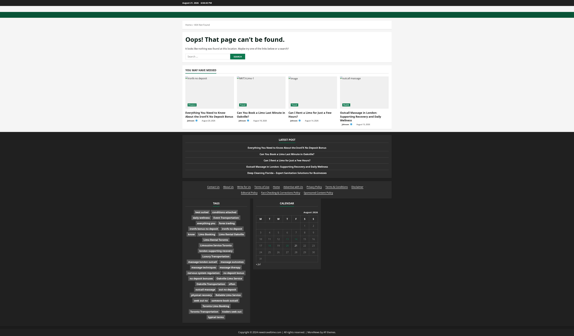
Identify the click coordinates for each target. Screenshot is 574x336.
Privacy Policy (314, 187)
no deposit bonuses (201, 278)
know (191, 234)
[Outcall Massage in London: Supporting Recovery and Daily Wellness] (364, 92)
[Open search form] (391, 15)
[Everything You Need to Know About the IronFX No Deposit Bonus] (209, 92)
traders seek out (232, 311)
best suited (202, 212)
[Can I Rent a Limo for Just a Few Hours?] (312, 92)
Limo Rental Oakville (231, 234)
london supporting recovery (215, 251)
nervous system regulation (204, 273)
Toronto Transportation (204, 311)
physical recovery (201, 295)
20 (287, 245)
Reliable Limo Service (228, 295)
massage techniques (203, 267)
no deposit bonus (233, 273)
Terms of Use (261, 187)
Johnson (191, 120)
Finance (192, 105)
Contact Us (213, 187)
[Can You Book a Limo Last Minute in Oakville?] (261, 92)
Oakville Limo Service (229, 278)
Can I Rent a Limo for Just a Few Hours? (287, 160)
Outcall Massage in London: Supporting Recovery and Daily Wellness (360, 116)
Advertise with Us (293, 187)
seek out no (201, 300)
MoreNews (313, 332)
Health (346, 105)
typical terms (216, 317)
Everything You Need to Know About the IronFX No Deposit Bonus (209, 114)
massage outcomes (232, 262)
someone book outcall (225, 300)
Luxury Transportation (215, 256)
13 (287, 239)
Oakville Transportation (211, 284)
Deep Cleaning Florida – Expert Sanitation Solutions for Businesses (287, 173)
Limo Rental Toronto (216, 240)
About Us (228, 187)
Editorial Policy (249, 192)
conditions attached (224, 212)
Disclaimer (357, 187)
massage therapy (230, 267)
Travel (243, 105)
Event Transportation (226, 217)
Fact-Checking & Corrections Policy (280, 192)
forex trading (227, 223)
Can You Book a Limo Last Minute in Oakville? (287, 154)
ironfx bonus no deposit (204, 228)
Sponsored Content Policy (318, 192)
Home (276, 187)
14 (296, 239)
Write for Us (244, 187)
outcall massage (205, 289)
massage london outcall (202, 262)
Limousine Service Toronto (216, 245)
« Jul (258, 264)
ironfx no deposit (232, 228)
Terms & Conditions (336, 187)
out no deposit (227, 289)
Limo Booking (207, 234)
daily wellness (201, 217)
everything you (206, 223)
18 (269, 245)
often (232, 284)
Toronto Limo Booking (216, 306)
